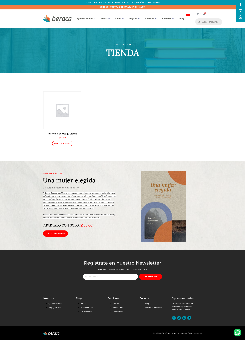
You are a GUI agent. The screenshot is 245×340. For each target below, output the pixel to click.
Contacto (167, 18)
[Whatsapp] (184, 318)
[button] (237, 332)
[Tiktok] (189, 318)
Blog (181, 18)
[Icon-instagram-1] (179, 318)
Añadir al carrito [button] (62, 143)
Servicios (149, 18)
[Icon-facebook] (174, 318)
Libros (118, 18)
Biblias (104, 18)
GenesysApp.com (196, 333)
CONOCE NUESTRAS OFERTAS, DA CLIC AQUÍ (123, 7)
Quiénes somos (85, 18)
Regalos (133, 18)
